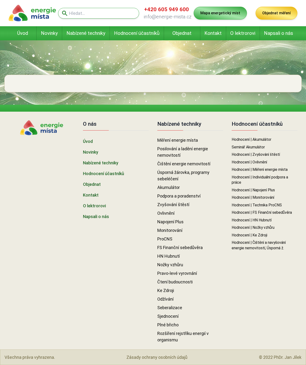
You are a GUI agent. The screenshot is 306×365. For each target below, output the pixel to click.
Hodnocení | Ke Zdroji (249, 235)
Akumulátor (168, 187)
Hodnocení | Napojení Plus (253, 190)
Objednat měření (276, 13)
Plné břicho (168, 324)
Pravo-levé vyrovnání (177, 273)
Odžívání (165, 299)
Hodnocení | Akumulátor (251, 139)
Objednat (181, 33)
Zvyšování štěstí (173, 204)
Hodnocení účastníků (136, 33)
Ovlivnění (166, 213)
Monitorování (169, 230)
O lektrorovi (242, 33)
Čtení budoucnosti (175, 281)
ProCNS (164, 238)
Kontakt (213, 33)
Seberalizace (169, 307)
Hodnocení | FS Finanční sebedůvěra (262, 212)
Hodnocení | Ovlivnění (249, 162)
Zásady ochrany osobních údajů (156, 357)
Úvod (22, 33)
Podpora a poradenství (179, 195)
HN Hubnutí (168, 256)
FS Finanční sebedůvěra (180, 247)
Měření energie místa (177, 140)
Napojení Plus (170, 221)
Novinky (49, 33)
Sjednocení (168, 316)
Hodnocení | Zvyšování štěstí (256, 154)
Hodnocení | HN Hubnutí (252, 220)
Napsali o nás (278, 33)
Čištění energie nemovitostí (183, 163)
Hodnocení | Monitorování (253, 197)
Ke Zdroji (165, 290)
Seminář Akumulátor (248, 147)
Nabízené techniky (85, 33)
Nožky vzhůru (170, 264)
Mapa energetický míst (220, 13)
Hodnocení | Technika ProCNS (257, 205)
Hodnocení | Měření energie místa (260, 169)
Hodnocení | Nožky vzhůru (253, 227)
